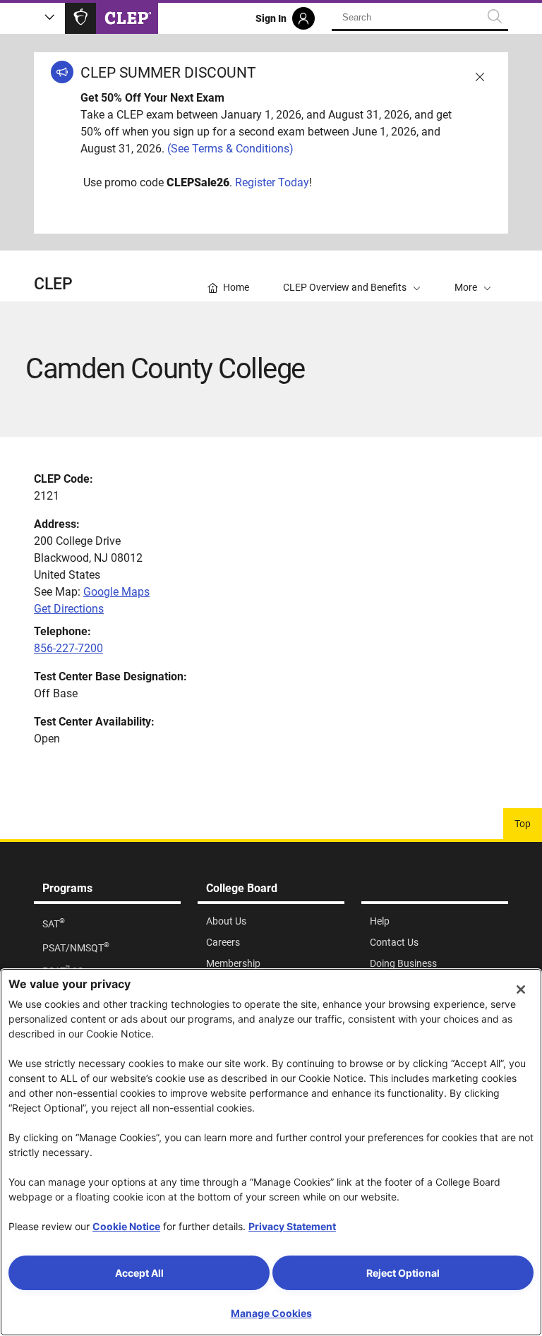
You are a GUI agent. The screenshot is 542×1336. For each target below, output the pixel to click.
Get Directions (69, 608)
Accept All (139, 1273)
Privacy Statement (292, 1226)
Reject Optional (403, 1273)
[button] (473, 276)
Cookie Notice (126, 1226)
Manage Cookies (271, 1313)
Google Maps (116, 591)
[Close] (520, 989)
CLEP (53, 284)
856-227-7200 (68, 648)
